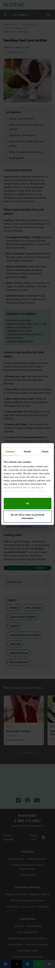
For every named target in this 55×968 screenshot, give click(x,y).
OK (27, 503)
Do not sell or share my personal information (27, 516)
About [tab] (45, 451)
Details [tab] (27, 451)
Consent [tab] (10, 451)
